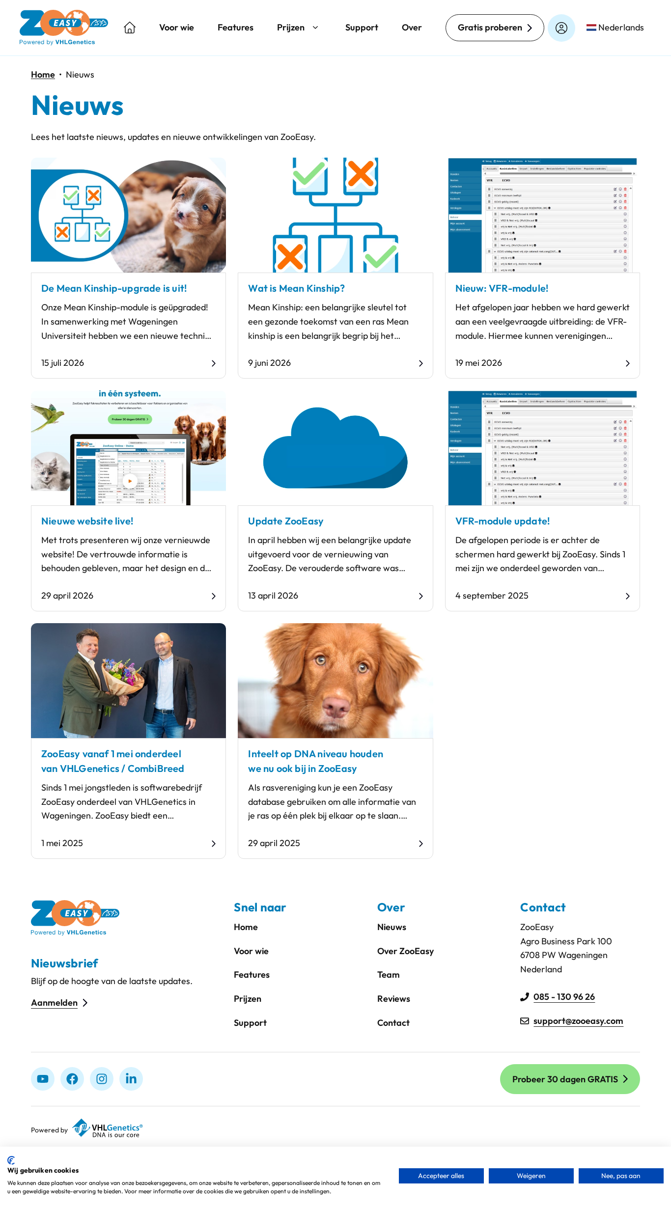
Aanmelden (54, 1002)
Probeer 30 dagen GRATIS (565, 1079)
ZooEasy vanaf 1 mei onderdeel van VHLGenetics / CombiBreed (113, 760)
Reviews (393, 998)
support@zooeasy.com (578, 1020)
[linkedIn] (131, 1079)
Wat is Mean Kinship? (296, 288)
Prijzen (291, 27)
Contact (393, 1022)
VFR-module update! (502, 521)
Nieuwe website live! (87, 521)
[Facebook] (72, 1079)
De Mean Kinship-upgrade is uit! (114, 288)
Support (361, 27)
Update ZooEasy (286, 521)
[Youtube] (43, 1079)
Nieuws (391, 927)
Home (43, 74)
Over (412, 27)
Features (235, 27)
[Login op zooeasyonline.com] (561, 28)
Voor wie (176, 27)
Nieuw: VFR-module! (502, 288)
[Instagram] (101, 1079)
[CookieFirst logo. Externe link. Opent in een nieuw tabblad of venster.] (11, 1160)
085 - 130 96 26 (564, 996)
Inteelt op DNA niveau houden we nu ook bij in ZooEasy (315, 760)
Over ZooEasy (405, 951)
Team (388, 974)
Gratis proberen (490, 27)
